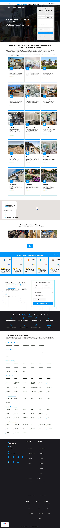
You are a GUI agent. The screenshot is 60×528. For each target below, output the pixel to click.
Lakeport (7, 428)
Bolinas (15, 378)
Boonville (16, 409)
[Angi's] (48, 36)
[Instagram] (13, 457)
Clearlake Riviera (25, 424)
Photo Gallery (40, 513)
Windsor (24, 371)
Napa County (12, 396)
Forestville (32, 363)
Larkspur (24, 382)
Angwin (15, 398)
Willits (48, 417)
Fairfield (24, 352)
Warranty (39, 518)
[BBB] (45, 36)
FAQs (48, 508)
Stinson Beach (33, 391)
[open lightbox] (16, 234)
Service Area (14, 7)
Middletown (33, 428)
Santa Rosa (49, 367)
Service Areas (40, 503)
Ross (40, 387)
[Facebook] (18, 457)
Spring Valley (16, 432)
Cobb (32, 424)
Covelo (7, 413)
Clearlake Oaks (16, 424)
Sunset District (41, 345)
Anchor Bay (8, 409)
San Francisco (33, 345)
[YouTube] (22, 457)
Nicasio (7, 387)
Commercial (19, 4)
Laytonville (32, 413)
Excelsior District (9, 345)
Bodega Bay (8, 363)
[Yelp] (52, 36)
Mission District (16, 345)
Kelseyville (49, 424)
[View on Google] (28, 260)
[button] (18, 4)
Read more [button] (27, 272)
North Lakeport (49, 428)
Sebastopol (8, 371)
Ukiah (40, 417)
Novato (15, 387)
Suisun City (41, 352)
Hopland (24, 413)
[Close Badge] (8, 522)
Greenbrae (40, 378)
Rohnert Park (41, 367)
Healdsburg (8, 367)
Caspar (40, 409)
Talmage (32, 417)
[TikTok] (18, 462)
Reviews (39, 508)
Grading (41, 453)
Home (9, 7)
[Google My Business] (8, 457)
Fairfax (32, 378)
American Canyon (9, 398)
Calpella (32, 409)
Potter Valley (16, 417)
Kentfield (7, 382)
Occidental (24, 367)
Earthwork (24, 4)
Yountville (8, 402)
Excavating (42, 443)
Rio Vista (32, 352)
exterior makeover (11, 288)
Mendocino (41, 413)
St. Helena (40, 398)
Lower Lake (16, 428)
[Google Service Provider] (41, 36)
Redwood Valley (25, 417)
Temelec (48, 398)
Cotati (24, 363)
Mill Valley (48, 382)
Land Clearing (42, 448)
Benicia (7, 352)
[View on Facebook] (53, 260)
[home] (11, 4)
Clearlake (7, 424)
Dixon (15, 352)
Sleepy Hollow (25, 391)
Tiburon (48, 391)
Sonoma (15, 371)
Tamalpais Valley (41, 391)
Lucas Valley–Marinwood (33, 383)
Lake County (11, 422)
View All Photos (30, 245)
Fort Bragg (16, 413)
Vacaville (48, 352)
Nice (39, 428)
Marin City (40, 382)
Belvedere (8, 378)
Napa (32, 398)
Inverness (48, 378)
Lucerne (24, 428)
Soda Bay (7, 432)
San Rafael (8, 391)
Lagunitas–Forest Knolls (17, 383)
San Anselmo (49, 387)
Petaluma (32, 367)
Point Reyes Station (34, 387)
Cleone (48, 409)
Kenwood (16, 367)
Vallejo (7, 356)
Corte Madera (25, 378)
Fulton (40, 363)
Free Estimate (49, 503)
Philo (48, 413)
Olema (24, 387)
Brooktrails (24, 409)
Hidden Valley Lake (42, 424)
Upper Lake (24, 432)
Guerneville (49, 363)
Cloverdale (16, 363)
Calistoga (24, 398)
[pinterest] (8, 462)
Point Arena (8, 417)
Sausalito (15, 391)
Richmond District (26, 345)
